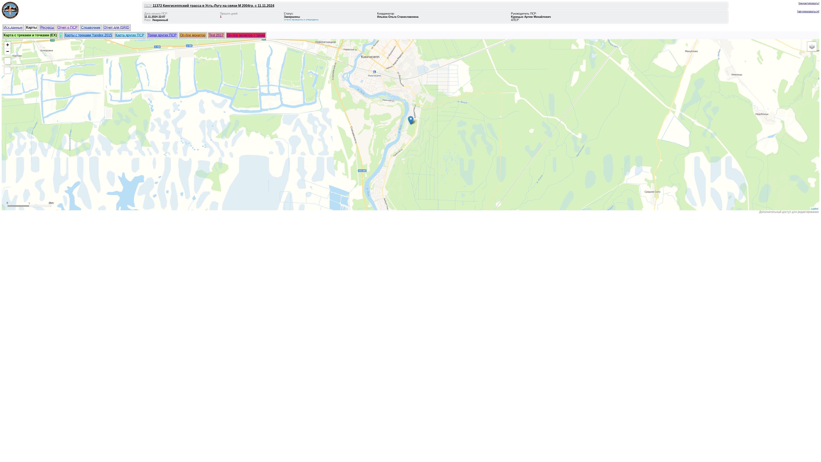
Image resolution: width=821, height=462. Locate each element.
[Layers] (812, 46)
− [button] (7, 51)
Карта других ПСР (129, 35)
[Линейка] (7, 70)
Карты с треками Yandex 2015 (88, 35)
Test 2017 (216, 35)
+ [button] (7, 44)
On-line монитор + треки (246, 35)
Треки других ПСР (162, 35)
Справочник (90, 27)
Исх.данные (13, 27)
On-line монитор (192, 35)
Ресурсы (47, 27)
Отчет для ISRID (116, 27)
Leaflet (814, 208)
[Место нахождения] (410, 120)
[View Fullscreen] (7, 61)
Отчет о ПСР (68, 27)
